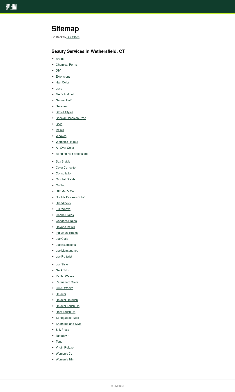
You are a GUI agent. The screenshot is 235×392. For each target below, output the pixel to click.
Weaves (61, 136)
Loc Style (62, 264)
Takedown (62, 335)
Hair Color (62, 82)
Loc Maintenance (67, 250)
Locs (59, 88)
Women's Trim (65, 359)
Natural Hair (64, 100)
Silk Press (62, 329)
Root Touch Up (65, 312)
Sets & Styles (64, 112)
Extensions (63, 76)
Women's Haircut (67, 142)
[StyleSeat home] (117, 7)
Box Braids (63, 161)
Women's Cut (64, 353)
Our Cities (72, 37)
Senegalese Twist (67, 318)
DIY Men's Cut (65, 191)
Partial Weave (65, 276)
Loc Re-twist (64, 256)
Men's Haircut (65, 94)
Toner (59, 341)
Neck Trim (62, 270)
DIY (58, 70)
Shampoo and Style (69, 324)
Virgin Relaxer (65, 347)
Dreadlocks (63, 203)
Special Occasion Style (71, 118)
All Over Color (65, 147)
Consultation (64, 173)
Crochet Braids (65, 179)
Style (59, 124)
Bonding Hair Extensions (72, 154)
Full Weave (63, 209)
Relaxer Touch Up (67, 306)
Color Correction (66, 167)
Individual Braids (67, 233)
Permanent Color (67, 282)
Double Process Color (70, 197)
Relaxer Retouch (67, 300)
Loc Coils (62, 238)
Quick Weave (64, 288)
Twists (60, 130)
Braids (60, 58)
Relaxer (61, 294)
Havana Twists (65, 227)
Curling (60, 185)
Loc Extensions (66, 245)
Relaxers (62, 106)
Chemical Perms (66, 64)
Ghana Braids (65, 215)
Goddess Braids (66, 221)
